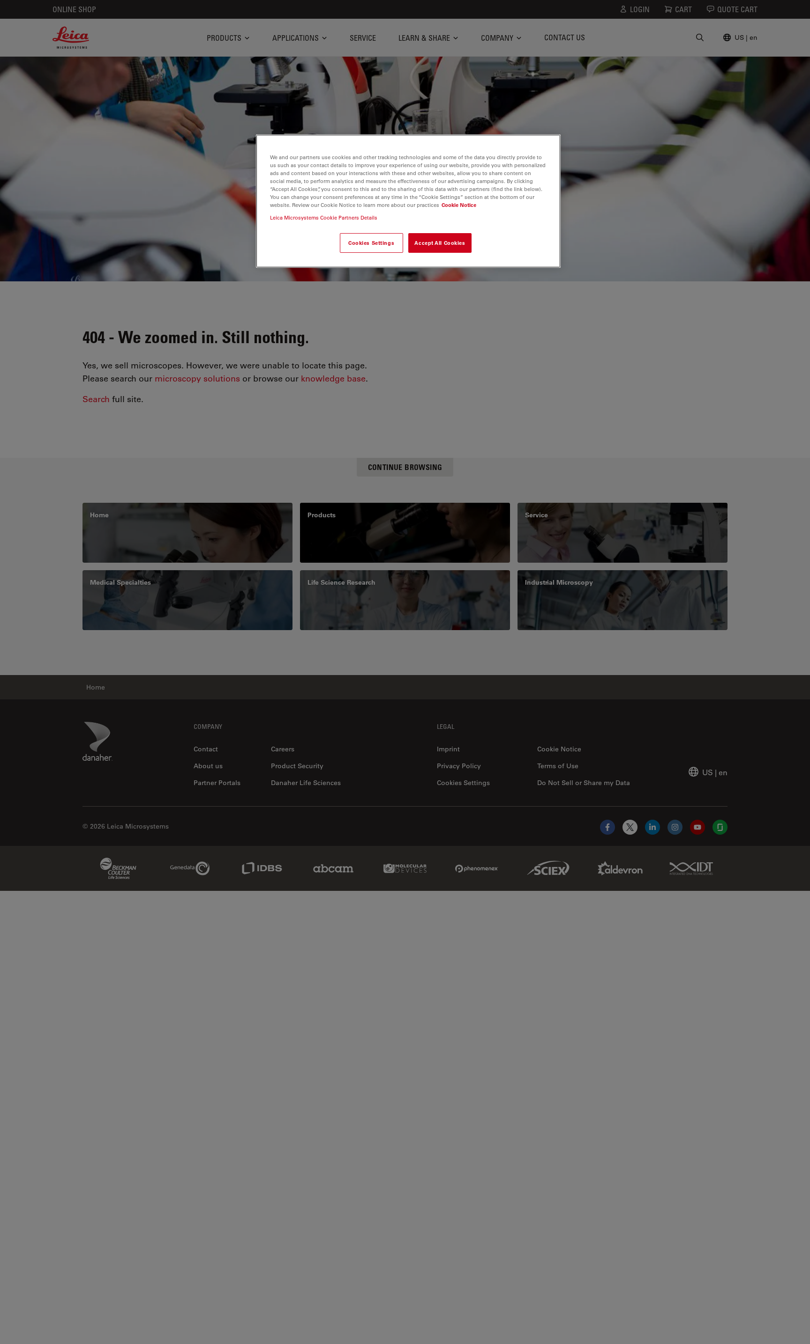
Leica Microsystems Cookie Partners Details (323, 217)
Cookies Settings (371, 243)
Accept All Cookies (439, 243)
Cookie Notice (459, 204)
